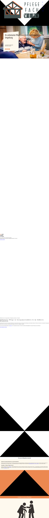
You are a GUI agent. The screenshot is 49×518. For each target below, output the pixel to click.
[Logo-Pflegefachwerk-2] (21, 18)
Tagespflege (9, 466)
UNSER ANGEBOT (7, 49)
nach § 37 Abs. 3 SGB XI (36, 463)
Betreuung (10, 325)
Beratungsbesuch (31, 463)
